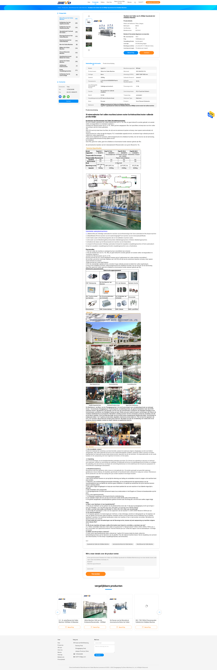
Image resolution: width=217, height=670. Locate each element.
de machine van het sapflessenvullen (68, 23)
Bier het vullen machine (68, 44)
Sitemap (60, 654)
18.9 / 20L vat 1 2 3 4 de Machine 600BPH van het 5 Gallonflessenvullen (120, 622)
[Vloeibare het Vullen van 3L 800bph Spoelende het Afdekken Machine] (107, 29)
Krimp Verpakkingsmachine (68, 70)
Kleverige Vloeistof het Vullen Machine (68, 36)
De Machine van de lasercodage (68, 74)
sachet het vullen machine (68, 61)
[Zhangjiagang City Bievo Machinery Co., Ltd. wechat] (68, 96)
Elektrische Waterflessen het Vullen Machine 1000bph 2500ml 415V (69, 622)
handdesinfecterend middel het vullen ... (68, 57)
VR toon (60, 647)
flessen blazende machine (68, 52)
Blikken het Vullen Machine (68, 48)
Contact (68, 101)
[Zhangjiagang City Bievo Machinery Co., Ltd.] (64, 3)
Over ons (60, 650)
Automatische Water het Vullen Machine (123, 544)
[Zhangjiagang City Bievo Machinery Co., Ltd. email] (60, 96)
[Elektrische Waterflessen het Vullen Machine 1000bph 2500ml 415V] (69, 606)
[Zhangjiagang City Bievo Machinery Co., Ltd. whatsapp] (64, 96)
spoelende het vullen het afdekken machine (98, 544)
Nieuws (60, 652)
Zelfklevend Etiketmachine (68, 66)
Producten (60, 645)
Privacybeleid (61, 659)
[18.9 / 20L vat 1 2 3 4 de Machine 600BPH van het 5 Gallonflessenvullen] (121, 606)
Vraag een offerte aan (153, 2)
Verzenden (96, 574)
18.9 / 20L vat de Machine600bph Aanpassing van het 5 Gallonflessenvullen (94, 622)
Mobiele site (61, 657)
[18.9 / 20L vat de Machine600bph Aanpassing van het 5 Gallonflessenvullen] (95, 606)
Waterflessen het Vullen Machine (68, 18)
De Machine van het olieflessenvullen (68, 27)
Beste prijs (131, 53)
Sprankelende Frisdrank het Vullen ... (68, 32)
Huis (59, 642)
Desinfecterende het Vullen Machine (68, 40)
